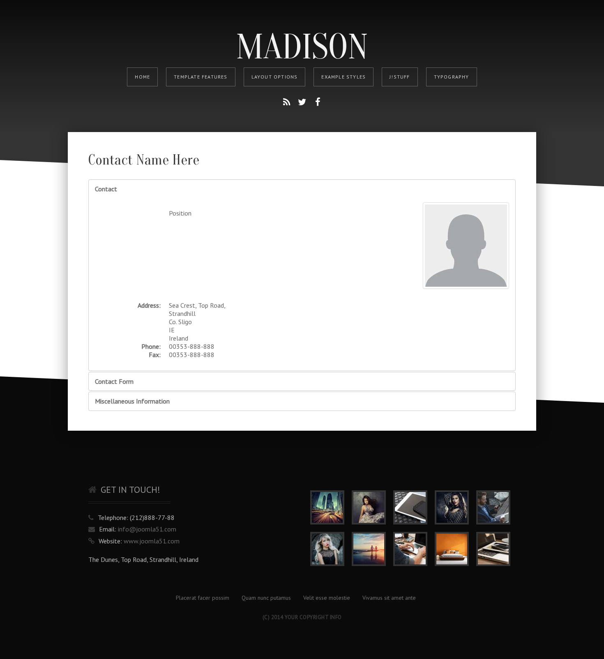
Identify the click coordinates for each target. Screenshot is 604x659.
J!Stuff (400, 77)
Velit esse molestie (326, 597)
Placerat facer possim (202, 597)
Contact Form (114, 381)
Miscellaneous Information (132, 401)
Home (142, 77)
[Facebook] (317, 102)
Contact (106, 189)
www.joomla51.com (152, 541)
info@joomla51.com (147, 529)
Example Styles (343, 77)
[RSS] (286, 102)
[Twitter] (302, 102)
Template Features (200, 77)
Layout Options (274, 77)
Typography (451, 77)
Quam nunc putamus (266, 597)
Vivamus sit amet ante (389, 597)
